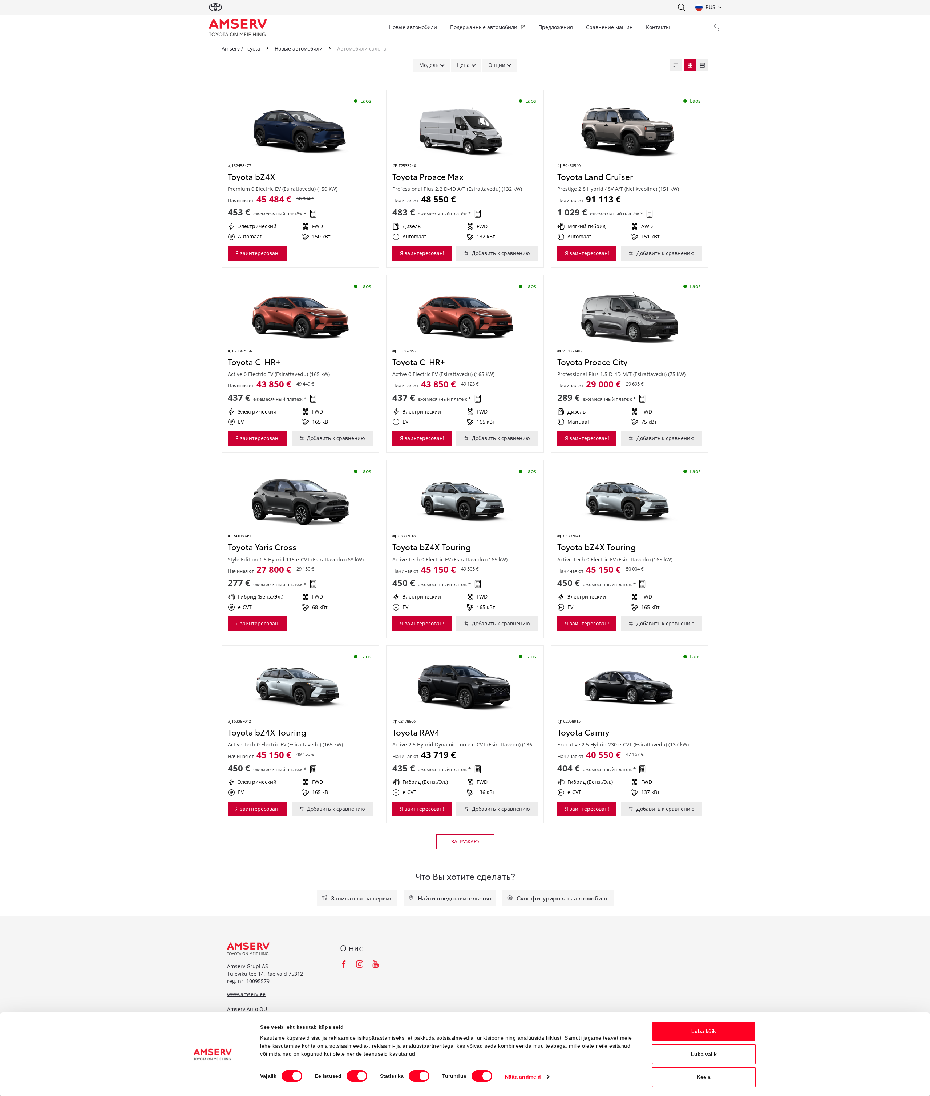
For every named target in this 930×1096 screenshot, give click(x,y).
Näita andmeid (523, 1077)
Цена (463, 64)
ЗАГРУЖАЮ (465, 841)
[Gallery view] (690, 65)
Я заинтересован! (257, 253)
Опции (496, 64)
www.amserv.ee (246, 994)
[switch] (357, 1076)
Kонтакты (658, 27)
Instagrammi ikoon (359, 964)
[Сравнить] (716, 27)
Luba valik (704, 1054)
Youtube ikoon (375, 964)
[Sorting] (676, 65)
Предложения (555, 27)
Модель (428, 64)
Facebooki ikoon (343, 964)
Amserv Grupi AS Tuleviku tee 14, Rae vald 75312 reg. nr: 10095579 (265, 973)
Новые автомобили (413, 27)
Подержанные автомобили (483, 27)
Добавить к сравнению (501, 253)
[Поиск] (681, 7)
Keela (704, 1077)
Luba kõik (703, 1031)
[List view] (702, 65)
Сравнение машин (609, 27)
